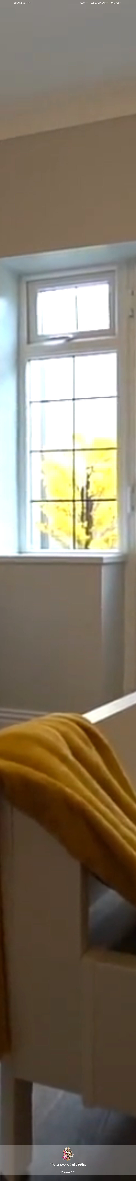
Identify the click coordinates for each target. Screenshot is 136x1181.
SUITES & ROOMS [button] (98, 3)
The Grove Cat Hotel (21, 2)
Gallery (68, 1171)
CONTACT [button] (115, 3)
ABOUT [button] (83, 3)
